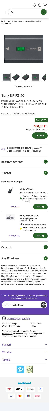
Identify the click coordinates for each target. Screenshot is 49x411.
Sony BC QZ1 (27, 188)
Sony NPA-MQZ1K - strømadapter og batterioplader (30, 218)
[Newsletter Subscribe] (43, 305)
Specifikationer (10, 258)
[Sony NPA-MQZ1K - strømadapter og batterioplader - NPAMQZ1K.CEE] (11, 217)
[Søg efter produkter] (44, 12)
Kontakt (6, 359)
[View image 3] (25, 77)
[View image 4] (35, 77)
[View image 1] (6, 77)
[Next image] (42, 49)
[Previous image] (5, 49)
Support (6, 344)
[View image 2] (16, 77)
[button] (23, 48)
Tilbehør (6, 173)
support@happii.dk (37, 333)
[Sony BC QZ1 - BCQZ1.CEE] (11, 190)
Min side (6, 352)
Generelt (6, 247)
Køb (41, 135)
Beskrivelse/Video (12, 161)
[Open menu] (4, 12)
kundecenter (7, 333)
